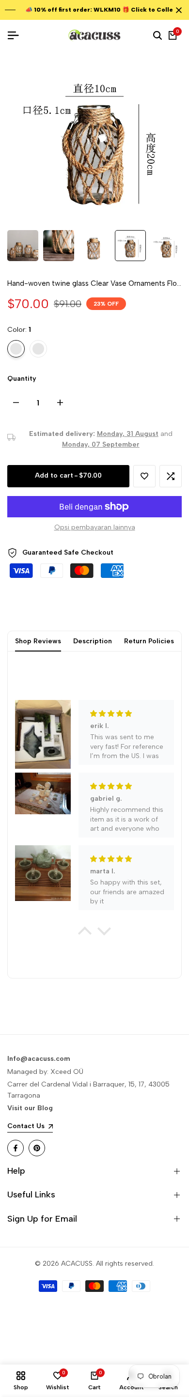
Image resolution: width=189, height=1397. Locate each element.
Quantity (21, 378)
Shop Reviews (38, 641)
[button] (144, 476)
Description (92, 641)
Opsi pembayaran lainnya (94, 527)
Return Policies (149, 641)
